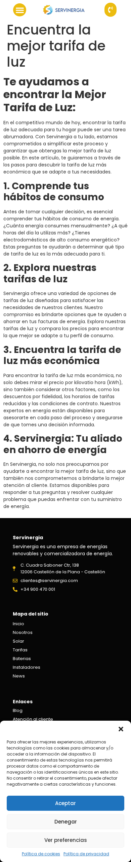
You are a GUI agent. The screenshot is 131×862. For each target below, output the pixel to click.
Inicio (18, 624)
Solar (18, 641)
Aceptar (65, 803)
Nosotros (23, 632)
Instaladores (26, 667)
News (19, 676)
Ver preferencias (65, 840)
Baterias (22, 658)
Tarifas (20, 650)
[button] (121, 729)
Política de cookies (41, 854)
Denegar (65, 821)
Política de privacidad (86, 854)
